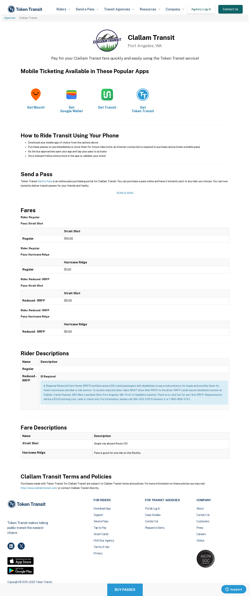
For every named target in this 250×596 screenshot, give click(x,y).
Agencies (9, 17)
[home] (25, 9)
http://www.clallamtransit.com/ (39, 488)
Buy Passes (125, 590)
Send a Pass (45, 181)
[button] (63, 9)
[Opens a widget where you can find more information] (233, 589)
